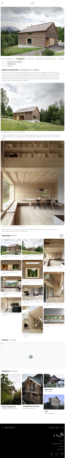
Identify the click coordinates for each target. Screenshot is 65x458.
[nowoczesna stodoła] (32, 3)
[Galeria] (62, 53)
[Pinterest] (62, 454)
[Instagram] (57, 454)
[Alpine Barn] (54, 381)
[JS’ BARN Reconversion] (32, 389)
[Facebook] (51, 454)
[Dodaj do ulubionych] (2, 8)
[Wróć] (2, 3)
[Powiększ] (32, 31)
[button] (32, 353)
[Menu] (62, 3)
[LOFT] (54, 402)
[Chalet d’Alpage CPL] (11, 389)
